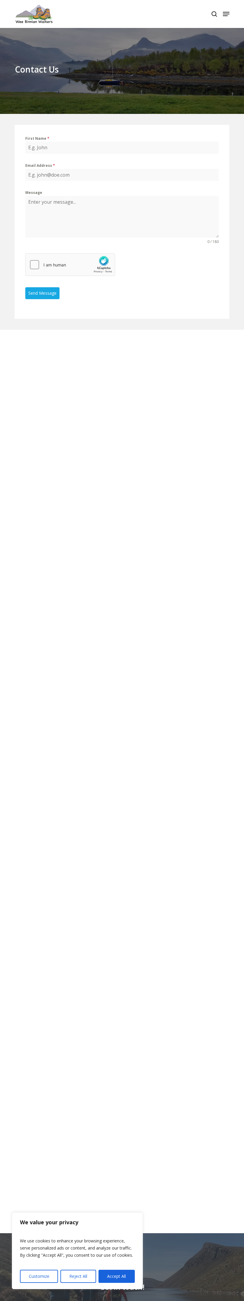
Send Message (42, 293)
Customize (39, 1276)
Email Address (40, 165)
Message (33, 192)
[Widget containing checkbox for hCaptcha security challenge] (70, 264)
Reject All (78, 1276)
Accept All (116, 1276)
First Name (37, 138)
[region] (77, 1250)
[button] (226, 14)
